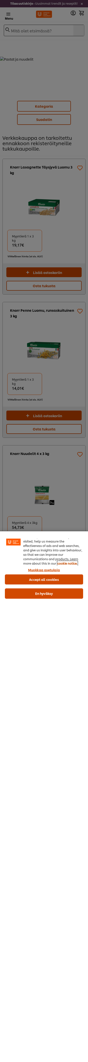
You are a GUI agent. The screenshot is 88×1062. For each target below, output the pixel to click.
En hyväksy (44, 593)
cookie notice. (67, 563)
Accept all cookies (44, 579)
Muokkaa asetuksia (44, 570)
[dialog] (44, 796)
